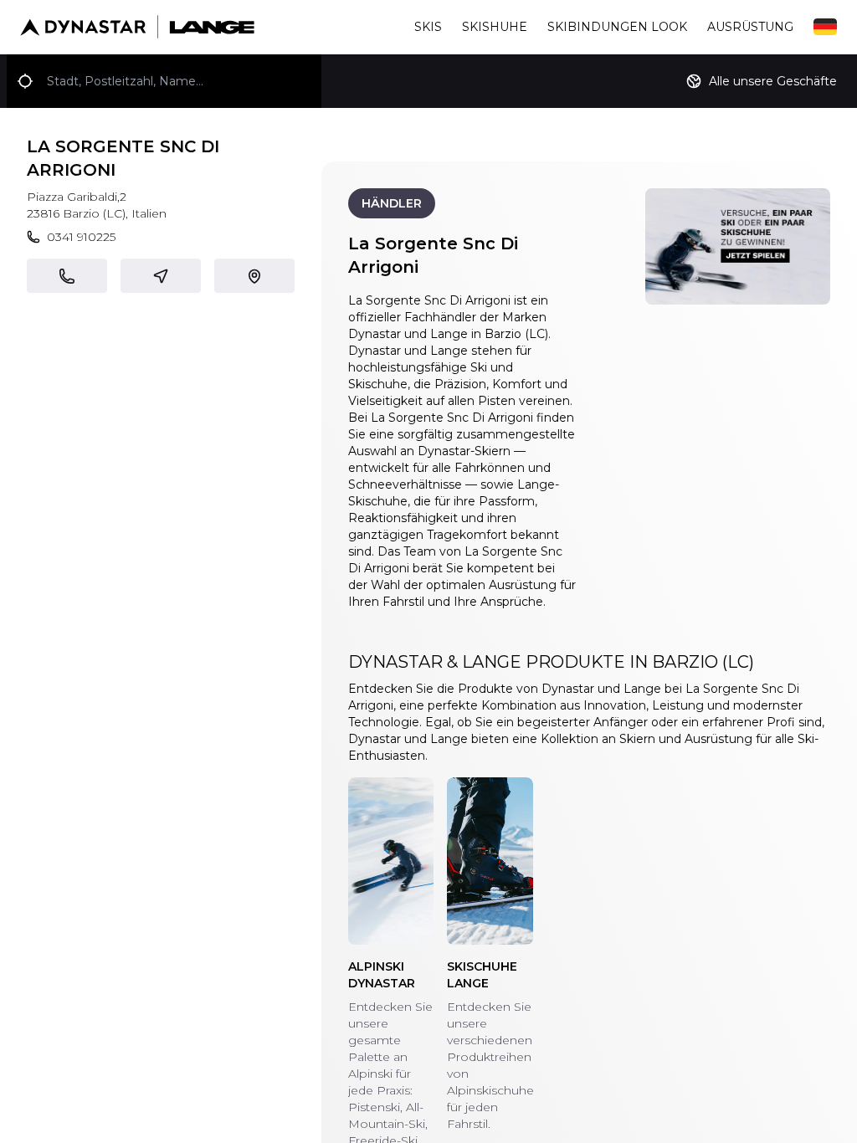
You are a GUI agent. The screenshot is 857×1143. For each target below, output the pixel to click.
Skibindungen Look (617, 26)
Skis (428, 26)
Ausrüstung (750, 26)
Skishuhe (494, 26)
